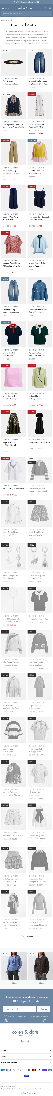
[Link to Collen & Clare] (25, 1033)
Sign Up (44, 1009)
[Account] (46, 8)
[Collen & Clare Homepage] (26, 7)
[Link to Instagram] (28, 1041)
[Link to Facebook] (22, 1041)
